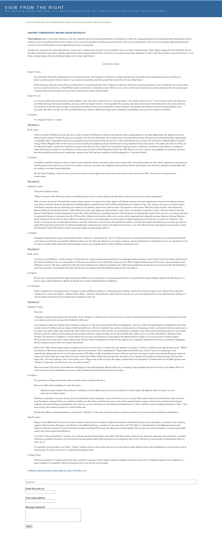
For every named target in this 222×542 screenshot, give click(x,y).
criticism (112, 238)
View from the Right (35, 7)
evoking (50, 39)
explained (155, 42)
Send (84, 471)
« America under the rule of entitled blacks (44, 22)
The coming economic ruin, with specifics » (92, 22)
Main (68, 22)
